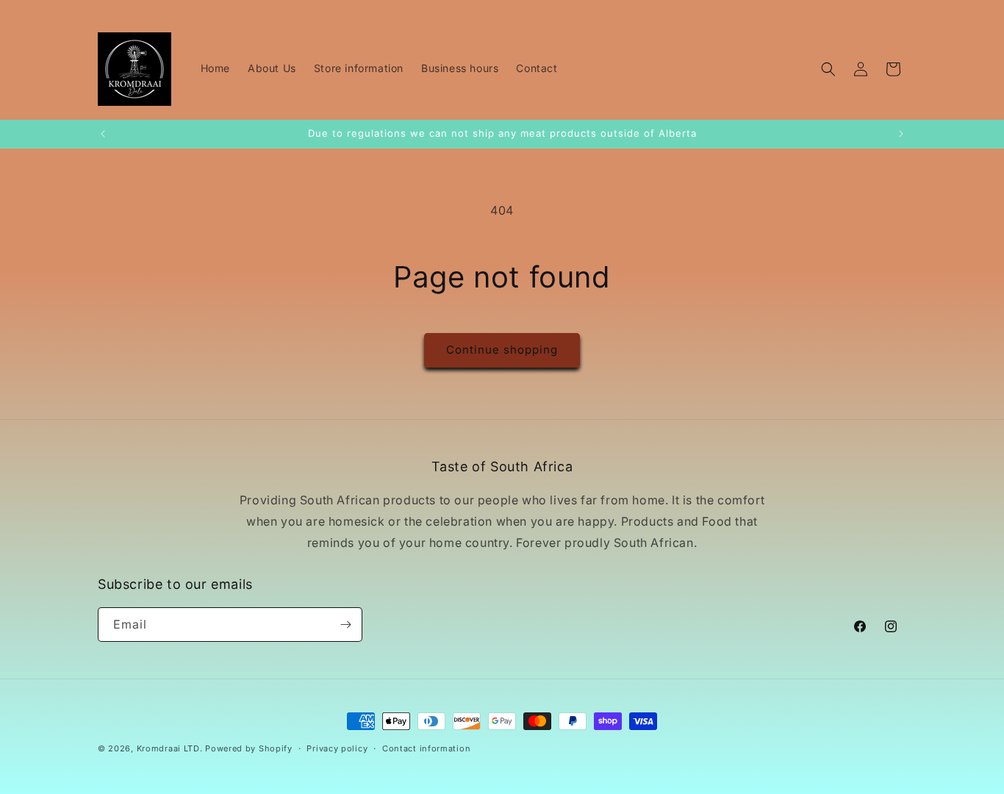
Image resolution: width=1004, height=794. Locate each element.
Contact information (426, 748)
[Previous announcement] (103, 134)
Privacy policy (336, 748)
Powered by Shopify (249, 748)
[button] (828, 69)
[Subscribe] (345, 624)
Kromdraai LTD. (170, 748)
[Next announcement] (901, 134)
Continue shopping (502, 350)
